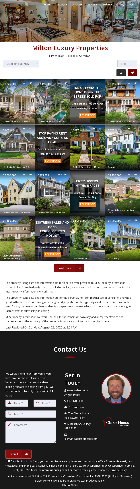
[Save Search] (132, 72)
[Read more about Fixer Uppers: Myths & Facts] (87, 193)
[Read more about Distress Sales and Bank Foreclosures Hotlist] (52, 238)
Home (47, 4)
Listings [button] (61, 4)
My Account (127, 4)
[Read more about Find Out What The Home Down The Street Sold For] (87, 102)
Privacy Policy (119, 470)
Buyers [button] (91, 4)
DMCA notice (70, 485)
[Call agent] (11, 4)
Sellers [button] (106, 4)
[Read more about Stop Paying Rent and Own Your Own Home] (52, 147)
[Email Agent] (6, 4)
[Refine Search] (121, 72)
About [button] (76, 4)
